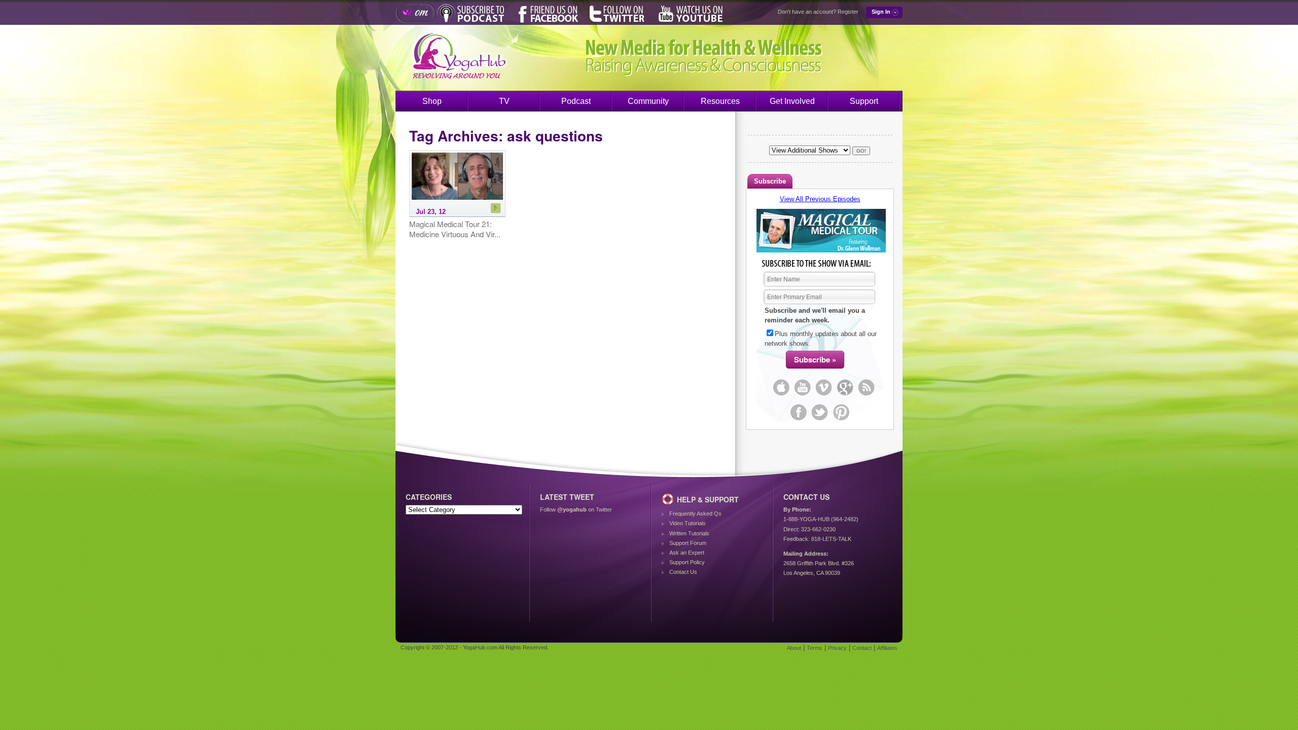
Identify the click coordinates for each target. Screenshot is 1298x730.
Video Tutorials (687, 523)
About (794, 648)
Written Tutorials (689, 533)
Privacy (837, 648)
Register (848, 12)
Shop (432, 101)
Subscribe (770, 181)
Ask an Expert (686, 553)
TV (504, 101)
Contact (862, 648)
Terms (814, 648)
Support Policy (687, 562)
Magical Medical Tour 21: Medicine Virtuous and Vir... (454, 229)
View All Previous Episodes (820, 199)
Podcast (576, 101)
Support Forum (687, 543)
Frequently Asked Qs (695, 513)
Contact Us (683, 572)
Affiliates (887, 648)
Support (864, 101)
